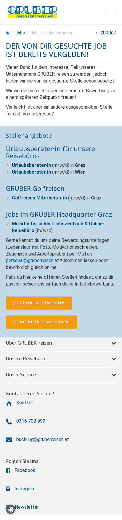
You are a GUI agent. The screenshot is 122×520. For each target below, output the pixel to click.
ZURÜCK (108, 33)
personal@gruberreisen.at (32, 260)
